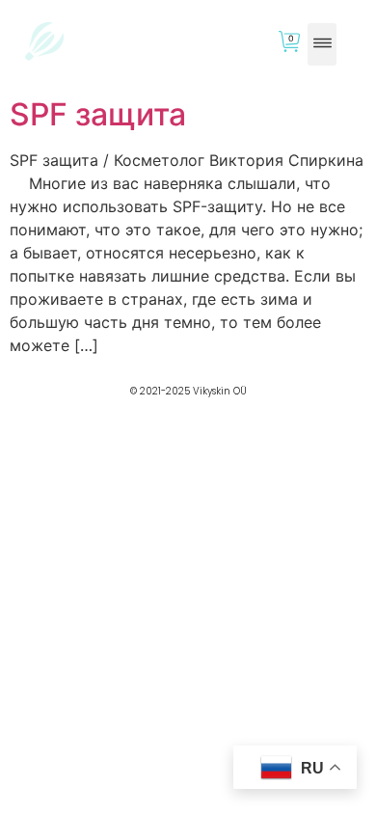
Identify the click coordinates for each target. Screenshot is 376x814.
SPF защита (98, 114)
